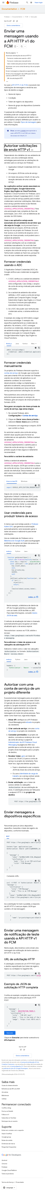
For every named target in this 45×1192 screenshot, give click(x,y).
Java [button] (17, 344)
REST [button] (8, 836)
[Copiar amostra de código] (39, 347)
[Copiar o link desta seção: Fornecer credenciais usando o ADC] (24, 265)
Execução (34, 17)
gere (23, 756)
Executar (10, 1033)
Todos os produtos (8, 1174)
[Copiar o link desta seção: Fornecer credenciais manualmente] (24, 366)
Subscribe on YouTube (9, 1118)
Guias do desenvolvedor (10, 1085)
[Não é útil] (17, 21)
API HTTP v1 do (20, 85)
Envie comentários (13, 25)
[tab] (9, 343)
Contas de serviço (29, 416)
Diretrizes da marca (8, 1144)
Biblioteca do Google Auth (14, 541)
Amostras (5, 1092)
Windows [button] (24, 481)
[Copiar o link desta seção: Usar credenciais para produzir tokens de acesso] (6, 519)
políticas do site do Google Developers (15, 1068)
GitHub (4, 1099)
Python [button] (25, 344)
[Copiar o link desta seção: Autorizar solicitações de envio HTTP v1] (32, 150)
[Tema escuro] (35, 347)
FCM (22, 9)
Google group (6, 1137)
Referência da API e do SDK (11, 1089)
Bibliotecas (5, 1095)
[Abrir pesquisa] (27, 2)
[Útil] (13, 21)
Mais (33, 344)
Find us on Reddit (7, 1111)
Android (4, 1160)
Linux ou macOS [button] (11, 481)
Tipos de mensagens (29, 122)
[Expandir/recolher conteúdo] (17, 53)
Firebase (7, 17)
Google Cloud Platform (9, 1170)
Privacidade (20, 1182)
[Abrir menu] (3, 2)
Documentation (9, 9)
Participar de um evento (9, 1121)
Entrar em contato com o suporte (13, 1130)
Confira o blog (6, 1108)
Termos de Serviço (8, 1182)
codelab (23, 131)
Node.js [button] (9, 344)
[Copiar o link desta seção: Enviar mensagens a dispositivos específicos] (6, 820)
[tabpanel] (22, 352)
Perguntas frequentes (9, 1147)
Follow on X (5, 1114)
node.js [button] (9, 551)
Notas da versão (7, 1140)
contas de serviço (11, 373)
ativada (29, 722)
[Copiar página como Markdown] (22, 46)
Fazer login (38, 2)
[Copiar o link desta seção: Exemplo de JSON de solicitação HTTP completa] (6, 991)
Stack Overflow (7, 1134)
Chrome (4, 1164)
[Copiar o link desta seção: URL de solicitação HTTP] (37, 959)
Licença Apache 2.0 (17, 1066)
